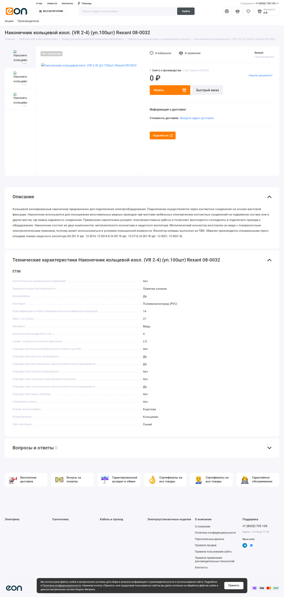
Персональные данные (209, 539)
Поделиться (160, 135)
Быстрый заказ (207, 90)
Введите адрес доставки (197, 118)
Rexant (259, 52)
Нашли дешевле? (260, 75)
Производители (28, 21)
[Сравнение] (237, 11)
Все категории (53, 11)
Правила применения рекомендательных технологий (214, 559)
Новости (52, 3)
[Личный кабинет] (227, 11)
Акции (9, 21)
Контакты (67, 3)
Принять (233, 585)
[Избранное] (248, 11)
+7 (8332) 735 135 (258, 3)
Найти (186, 11)
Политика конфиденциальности (62, 585)
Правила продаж (206, 545)
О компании (202, 526)
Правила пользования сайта (213, 551)
